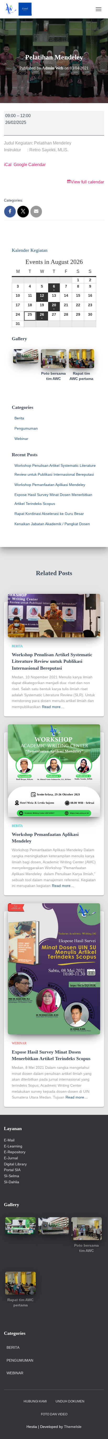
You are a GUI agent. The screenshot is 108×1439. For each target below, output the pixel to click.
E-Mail (9, 1140)
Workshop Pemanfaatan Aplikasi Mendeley (49, 485)
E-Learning (13, 1146)
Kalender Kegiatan (29, 250)
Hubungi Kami (35, 1401)
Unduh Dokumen (70, 1401)
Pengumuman (26, 428)
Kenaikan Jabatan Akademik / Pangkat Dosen (52, 524)
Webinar (21, 439)
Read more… (53, 707)
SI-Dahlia (11, 1182)
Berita (19, 418)
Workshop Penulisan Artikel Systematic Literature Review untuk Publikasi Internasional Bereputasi (52, 661)
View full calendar (87, 182)
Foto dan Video (54, 1414)
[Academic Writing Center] (20, 9)
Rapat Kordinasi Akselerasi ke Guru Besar (49, 514)
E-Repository (14, 1152)
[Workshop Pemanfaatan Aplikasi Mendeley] (54, 770)
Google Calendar (30, 164)
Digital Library (15, 1164)
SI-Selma (11, 1176)
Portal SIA (12, 1170)
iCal (8, 164)
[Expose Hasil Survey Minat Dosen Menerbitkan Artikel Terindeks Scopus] (54, 968)
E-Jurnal (11, 1158)
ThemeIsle (73, 1427)
